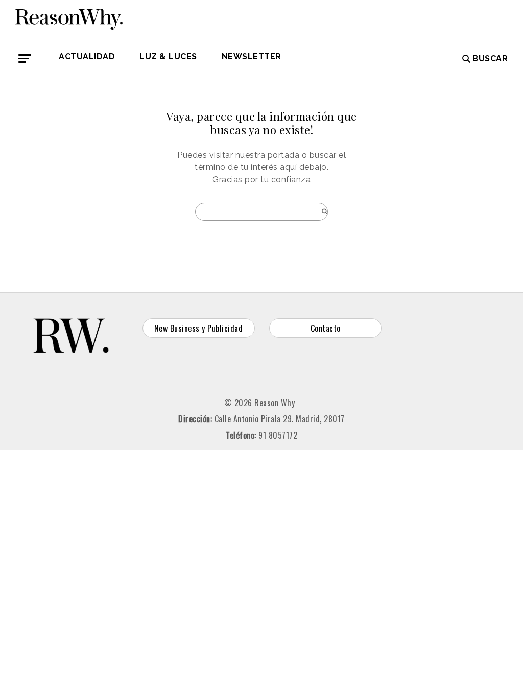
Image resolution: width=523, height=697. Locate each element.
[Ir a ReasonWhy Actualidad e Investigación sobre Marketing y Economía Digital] (69, 17)
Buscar (490, 58)
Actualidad (87, 56)
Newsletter (251, 56)
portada (284, 155)
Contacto (326, 328)
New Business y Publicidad (198, 328)
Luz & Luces (168, 56)
